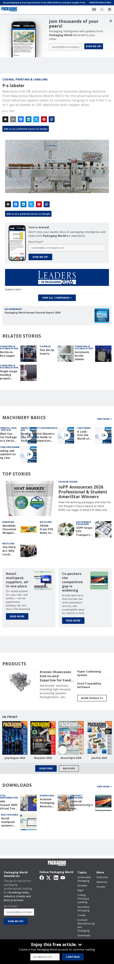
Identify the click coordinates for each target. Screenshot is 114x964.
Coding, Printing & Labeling (25, 79)
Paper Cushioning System (89, 673)
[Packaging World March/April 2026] (71, 738)
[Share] (21, 119)
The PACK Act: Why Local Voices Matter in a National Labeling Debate (10, 550)
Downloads (47, 795)
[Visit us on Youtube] (63, 877)
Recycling (46, 522)
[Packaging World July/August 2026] (14, 738)
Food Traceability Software (89, 685)
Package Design (67, 481)
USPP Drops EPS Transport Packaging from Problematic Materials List (84, 531)
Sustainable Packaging (83, 523)
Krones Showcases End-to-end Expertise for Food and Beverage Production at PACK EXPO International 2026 (56, 676)
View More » (104, 418)
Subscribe (46, 768)
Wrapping (8, 522)
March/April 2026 (71, 757)
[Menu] (110, 9)
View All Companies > (57, 297)
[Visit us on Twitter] (48, 877)
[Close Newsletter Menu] (111, 21)
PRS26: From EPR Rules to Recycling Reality (46, 529)
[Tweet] (36, 119)
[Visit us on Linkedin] (56, 877)
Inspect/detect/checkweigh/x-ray (39, 429)
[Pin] (44, 119)
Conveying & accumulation (9, 347)
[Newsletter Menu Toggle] (94, 9)
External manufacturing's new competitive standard (81, 805)
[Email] (13, 119)
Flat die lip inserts (47, 351)
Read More (17, 616)
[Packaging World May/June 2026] (43, 738)
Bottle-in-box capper (7, 353)
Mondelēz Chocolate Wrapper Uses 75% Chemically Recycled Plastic (9, 529)
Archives (69, 768)
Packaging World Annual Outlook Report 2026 (33, 312)
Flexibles (45, 346)
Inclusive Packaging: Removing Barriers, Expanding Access (47, 803)
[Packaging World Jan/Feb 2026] (99, 738)
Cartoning (84, 428)
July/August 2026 (15, 757)
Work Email (35, 242)
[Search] (102, 9)
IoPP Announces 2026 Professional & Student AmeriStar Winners (82, 492)
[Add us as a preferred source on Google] (52, 119)
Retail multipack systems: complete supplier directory (8, 822)
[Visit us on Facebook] (41, 877)
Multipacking (9, 814)
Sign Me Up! (94, 46)
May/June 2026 (43, 757)
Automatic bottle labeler (82, 355)
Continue (73, 957)
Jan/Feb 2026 (99, 757)
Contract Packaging (76, 796)
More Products (92, 698)
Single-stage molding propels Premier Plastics (8, 375)
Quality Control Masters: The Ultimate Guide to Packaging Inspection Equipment (38, 437)
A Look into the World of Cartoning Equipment (84, 435)
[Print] (5, 119)
